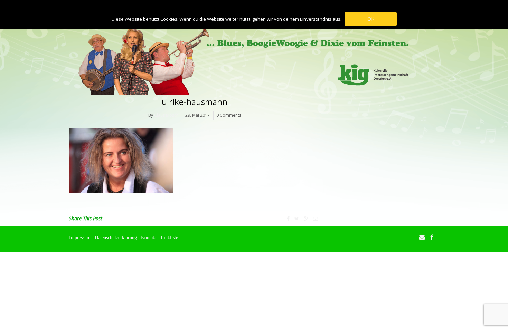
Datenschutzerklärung (116, 237)
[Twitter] (297, 218)
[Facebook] (288, 218)
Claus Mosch (166, 115)
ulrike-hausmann (194, 101)
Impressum (80, 237)
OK (370, 19)
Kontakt (149, 237)
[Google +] (306, 218)
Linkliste (169, 237)
